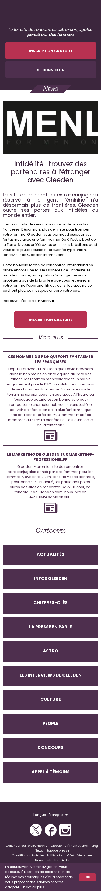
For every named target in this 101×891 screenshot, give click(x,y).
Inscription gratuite (51, 50)
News (39, 850)
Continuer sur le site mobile (26, 845)
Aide (65, 860)
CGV (70, 855)
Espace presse (58, 850)
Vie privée (84, 855)
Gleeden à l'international (69, 845)
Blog (95, 845)
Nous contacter (46, 860)
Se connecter (51, 69)
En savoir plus (33, 887)
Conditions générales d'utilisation (38, 855)
